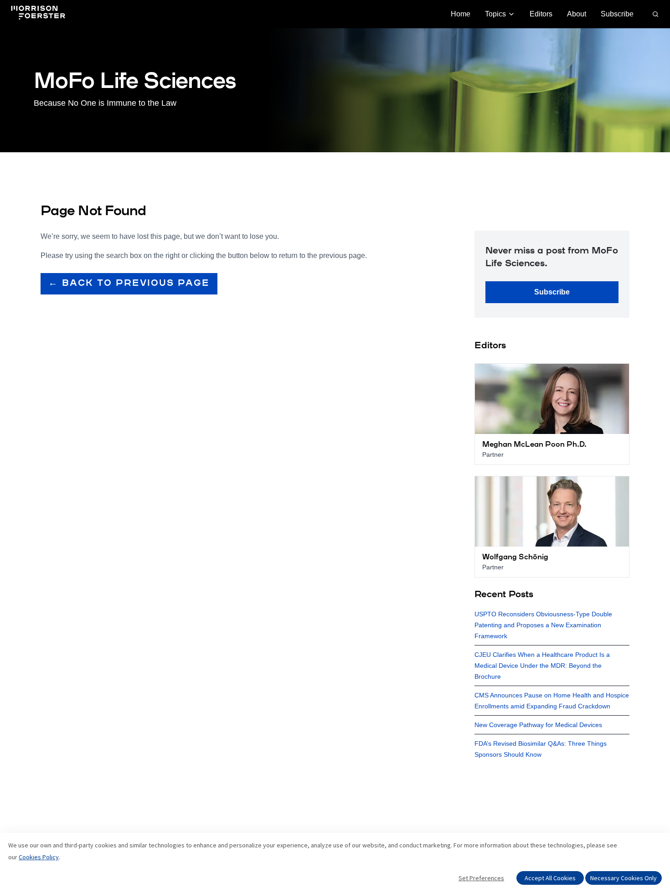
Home (460, 14)
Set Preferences (481, 878)
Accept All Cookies (550, 878)
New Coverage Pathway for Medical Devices (538, 724)
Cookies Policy (39, 857)
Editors (541, 14)
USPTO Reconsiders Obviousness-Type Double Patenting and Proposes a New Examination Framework (543, 625)
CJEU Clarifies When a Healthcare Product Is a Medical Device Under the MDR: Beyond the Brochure (542, 665)
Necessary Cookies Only (623, 878)
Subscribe (617, 14)
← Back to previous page (129, 283)
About (576, 14)
